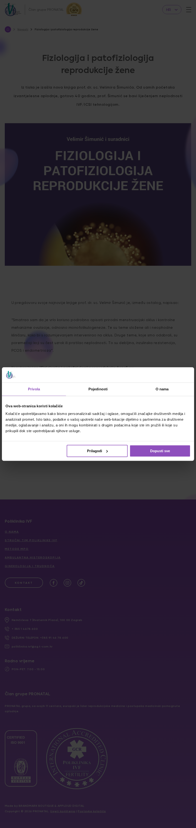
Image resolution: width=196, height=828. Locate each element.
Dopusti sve (160, 451)
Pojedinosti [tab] (98, 389)
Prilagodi (94, 451)
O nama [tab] (162, 389)
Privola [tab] (34, 389)
